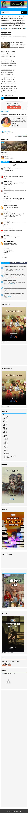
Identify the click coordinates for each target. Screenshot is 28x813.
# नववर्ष (10, 97)
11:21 (5, 254)
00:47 (5, 194)
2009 (4, 459)
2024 (4, 417)
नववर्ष (9, 28)
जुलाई (5, 445)
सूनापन (24, 28)
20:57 (5, 186)
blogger (5, 161)
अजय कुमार (6, 174)
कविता (6, 28)
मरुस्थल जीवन (14, 28)
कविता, (15, 36)
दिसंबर (5, 438)
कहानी (7, 661)
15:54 (5, 232)
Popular (14, 262)
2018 (4, 425)
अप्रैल (5, 448)
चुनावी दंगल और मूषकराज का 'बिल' (10, 456)
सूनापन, (2, 38)
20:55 (5, 218)
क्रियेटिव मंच (6, 252)
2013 (4, 432)
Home (2, 28)
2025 (4, 416)
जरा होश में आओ (6, 453)
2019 (4, 424)
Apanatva (6, 181)
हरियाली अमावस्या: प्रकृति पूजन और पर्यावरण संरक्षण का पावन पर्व (14, 293)
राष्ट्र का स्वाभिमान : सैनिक (8, 287)
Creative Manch (8, 241)
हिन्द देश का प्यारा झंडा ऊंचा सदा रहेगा (10, 280)
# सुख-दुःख (21, 97)
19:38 (5, 172)
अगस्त (5, 443)
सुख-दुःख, (25, 36)
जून (5, 446)
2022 (4, 420)
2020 (4, 423)
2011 (4, 435)
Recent (5, 262)
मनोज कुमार (6, 189)
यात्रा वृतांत (12, 661)
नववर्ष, (17, 36)
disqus (14, 161)
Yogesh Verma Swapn (9, 205)
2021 (4, 421)
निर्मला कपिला (6, 212)
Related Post (5, 139)
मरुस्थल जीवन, (20, 36)
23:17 (5, 226)
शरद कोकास (6, 235)
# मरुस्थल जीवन (15, 97)
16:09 (5, 238)
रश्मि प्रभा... (6, 167)
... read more (16, 270)
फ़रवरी (5, 450)
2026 (4, 414)
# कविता (5, 97)
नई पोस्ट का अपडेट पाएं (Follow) (14, 107)
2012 (4, 434)
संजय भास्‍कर (6, 221)
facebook (22, 161)
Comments (22, 262)
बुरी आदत (5, 454)
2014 (4, 431)
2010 (4, 436)
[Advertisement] (12, 354)
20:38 (5, 178)
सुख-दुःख (19, 28)
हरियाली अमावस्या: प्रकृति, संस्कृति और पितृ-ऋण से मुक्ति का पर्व (14, 274)
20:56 (5, 209)
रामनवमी (17, 661)
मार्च (5, 449)
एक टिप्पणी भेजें (4, 257)
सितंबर (5, 442)
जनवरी (5, 452)
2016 (4, 428)
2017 (4, 427)
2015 (4, 430)
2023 (4, 419)
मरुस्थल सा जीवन (4, 152)
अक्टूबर (5, 441)
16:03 (5, 203)
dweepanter (7, 228)
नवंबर (5, 439)
